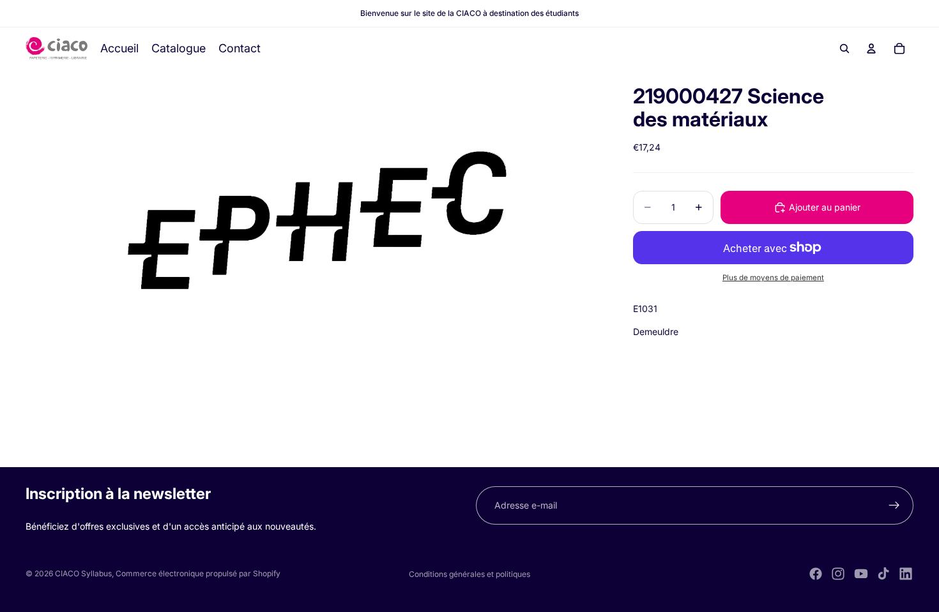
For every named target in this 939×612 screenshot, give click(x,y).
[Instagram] (838, 573)
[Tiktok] (883, 573)
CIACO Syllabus (83, 573)
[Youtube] (861, 573)
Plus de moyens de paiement (773, 277)
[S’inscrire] (894, 505)
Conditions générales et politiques (469, 574)
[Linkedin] (905, 573)
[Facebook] (815, 573)
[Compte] (871, 48)
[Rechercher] (844, 48)
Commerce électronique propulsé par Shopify (198, 573)
